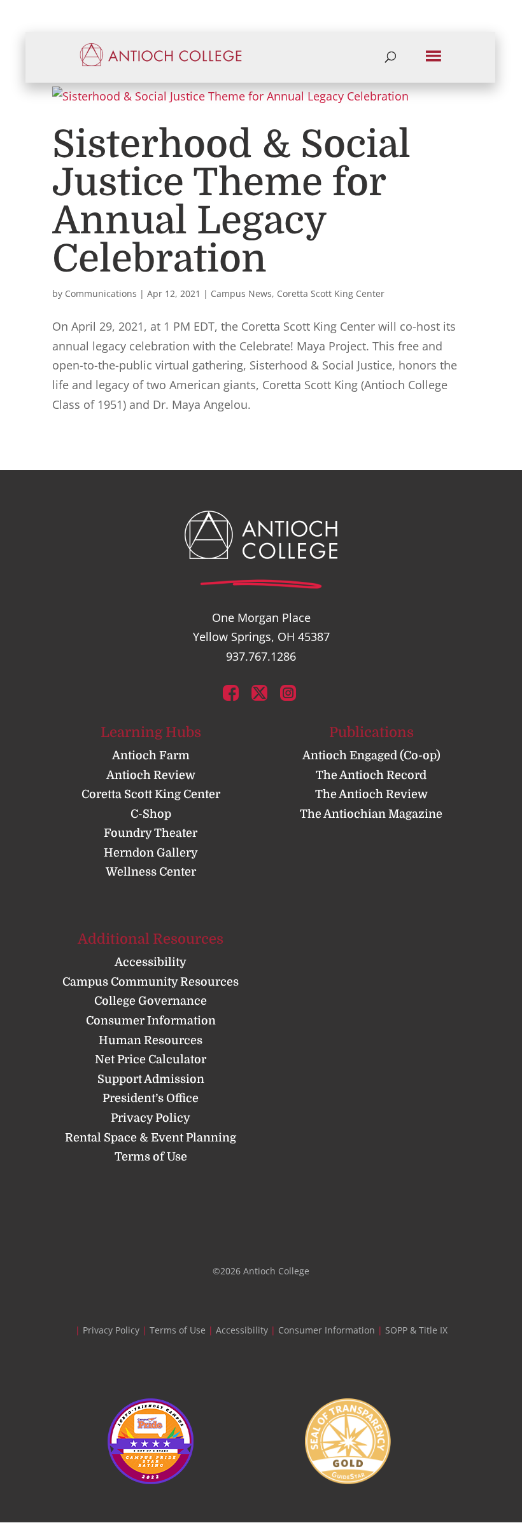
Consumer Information (151, 1020)
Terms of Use (151, 1156)
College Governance (150, 1001)
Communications (101, 293)
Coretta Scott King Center (330, 293)
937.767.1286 (261, 656)
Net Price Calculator (150, 1059)
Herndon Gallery (151, 852)
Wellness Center (151, 871)
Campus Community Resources (150, 981)
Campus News (241, 293)
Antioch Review (150, 775)
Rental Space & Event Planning (150, 1137)
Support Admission (150, 1079)
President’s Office (150, 1098)
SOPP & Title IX (416, 1330)
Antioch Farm (151, 755)
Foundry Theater (150, 833)
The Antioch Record (371, 775)
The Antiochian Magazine (371, 814)
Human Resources (150, 1040)
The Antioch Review (371, 794)
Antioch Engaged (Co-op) (371, 755)
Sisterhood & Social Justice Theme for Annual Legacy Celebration (231, 201)
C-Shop (150, 814)
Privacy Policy (150, 1118)
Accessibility (151, 962)
